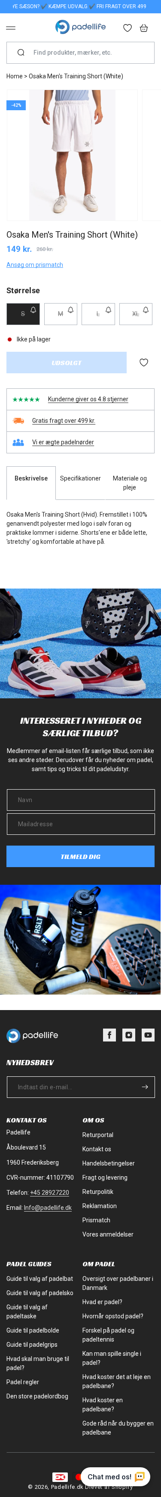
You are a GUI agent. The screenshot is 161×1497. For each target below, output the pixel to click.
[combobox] (83, 53)
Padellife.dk (67, 1487)
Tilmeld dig (80, 856)
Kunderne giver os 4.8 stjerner (88, 399)
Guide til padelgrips (32, 1344)
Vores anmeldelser (108, 1234)
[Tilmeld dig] (144, 1087)
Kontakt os (96, 1149)
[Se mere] (128, 29)
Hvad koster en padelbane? (102, 1405)
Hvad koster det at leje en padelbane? (116, 1381)
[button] (10, 28)
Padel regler (22, 1382)
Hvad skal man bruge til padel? (37, 1363)
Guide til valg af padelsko (39, 1292)
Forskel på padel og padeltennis (108, 1335)
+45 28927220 (49, 1192)
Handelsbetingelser (108, 1163)
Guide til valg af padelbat (39, 1278)
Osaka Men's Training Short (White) (76, 76)
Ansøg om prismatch (34, 264)
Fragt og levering (105, 1177)
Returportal (97, 1134)
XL (142, 317)
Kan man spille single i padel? (111, 1358)
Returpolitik (97, 1191)
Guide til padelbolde (32, 1330)
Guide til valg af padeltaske (27, 1312)
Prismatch (96, 1220)
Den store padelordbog (37, 1396)
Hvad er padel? (102, 1302)
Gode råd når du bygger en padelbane (118, 1428)
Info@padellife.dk (48, 1207)
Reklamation (99, 1206)
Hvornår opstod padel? (112, 1316)
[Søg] (21, 53)
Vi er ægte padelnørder (63, 442)
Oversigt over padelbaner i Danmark (117, 1283)
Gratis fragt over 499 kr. (63, 420)
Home (14, 76)
